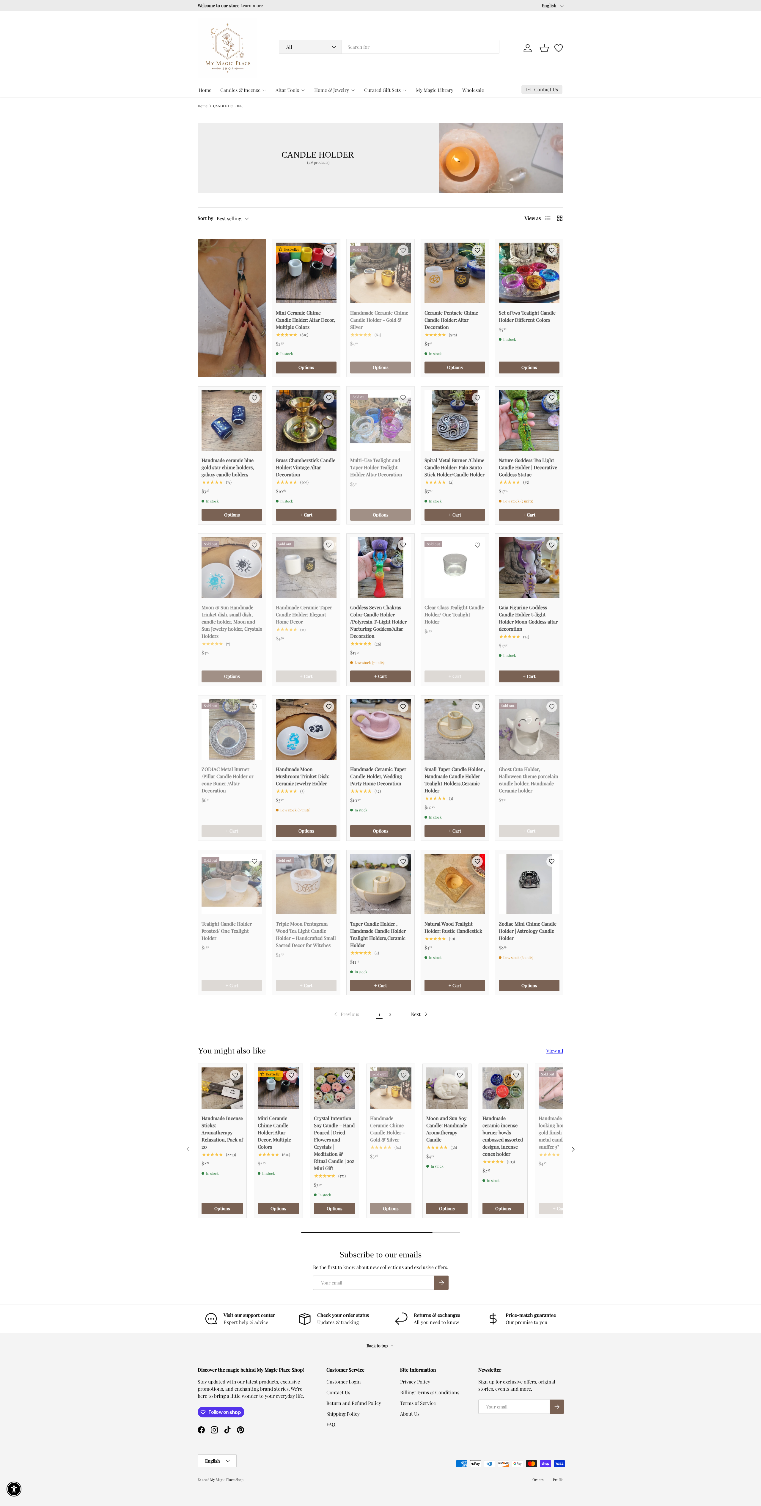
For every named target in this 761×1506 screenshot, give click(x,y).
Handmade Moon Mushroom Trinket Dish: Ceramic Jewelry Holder (302, 776)
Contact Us (338, 1392)
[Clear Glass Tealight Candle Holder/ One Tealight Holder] (454, 567)
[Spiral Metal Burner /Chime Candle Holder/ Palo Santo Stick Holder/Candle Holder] (454, 420)
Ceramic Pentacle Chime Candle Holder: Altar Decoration (451, 320)
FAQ (330, 1424)
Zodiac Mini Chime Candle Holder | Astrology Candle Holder (527, 931)
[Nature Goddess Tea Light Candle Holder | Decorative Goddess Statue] (529, 420)
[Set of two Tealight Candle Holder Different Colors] (529, 273)
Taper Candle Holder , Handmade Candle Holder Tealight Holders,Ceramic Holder (378, 934)
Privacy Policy (415, 1381)
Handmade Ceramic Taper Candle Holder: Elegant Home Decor (304, 614)
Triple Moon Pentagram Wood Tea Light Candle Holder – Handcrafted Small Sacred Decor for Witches (306, 934)
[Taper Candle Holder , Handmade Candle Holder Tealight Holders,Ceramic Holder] (380, 884)
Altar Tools (287, 90)
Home (205, 90)
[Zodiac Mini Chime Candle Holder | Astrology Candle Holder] (529, 884)
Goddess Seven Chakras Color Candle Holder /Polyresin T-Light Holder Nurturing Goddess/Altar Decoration (378, 621)
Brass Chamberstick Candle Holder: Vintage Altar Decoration (305, 467)
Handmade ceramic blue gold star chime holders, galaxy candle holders (228, 467)
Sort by (205, 218)
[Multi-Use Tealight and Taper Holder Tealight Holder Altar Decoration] (380, 420)
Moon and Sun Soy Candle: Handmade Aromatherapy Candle (446, 1129)
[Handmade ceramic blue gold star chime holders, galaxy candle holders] (232, 420)
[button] (544, 48)
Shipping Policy (343, 1414)
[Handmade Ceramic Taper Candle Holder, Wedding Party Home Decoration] (380, 729)
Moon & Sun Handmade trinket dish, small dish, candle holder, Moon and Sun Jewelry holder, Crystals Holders (232, 621)
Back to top (378, 1345)
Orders (537, 1479)
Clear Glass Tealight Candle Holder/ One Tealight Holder (454, 614)
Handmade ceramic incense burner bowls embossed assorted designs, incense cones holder (502, 1136)
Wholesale (473, 90)
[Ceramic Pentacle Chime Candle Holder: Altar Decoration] (454, 273)
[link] (346, 1014)
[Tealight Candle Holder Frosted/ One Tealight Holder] (232, 884)
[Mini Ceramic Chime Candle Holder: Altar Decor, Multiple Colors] (306, 273)
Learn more (251, 5)
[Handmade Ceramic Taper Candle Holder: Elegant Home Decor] (306, 567)
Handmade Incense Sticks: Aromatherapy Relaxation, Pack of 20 (222, 1132)
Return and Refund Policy (353, 1403)
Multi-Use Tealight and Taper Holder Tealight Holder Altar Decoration (376, 467)
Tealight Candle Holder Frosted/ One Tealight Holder (227, 931)
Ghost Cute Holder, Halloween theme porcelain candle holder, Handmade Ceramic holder (528, 780)
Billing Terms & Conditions (429, 1392)
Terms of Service (418, 1403)
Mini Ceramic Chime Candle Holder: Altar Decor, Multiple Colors (305, 320)
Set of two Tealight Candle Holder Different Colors (527, 316)
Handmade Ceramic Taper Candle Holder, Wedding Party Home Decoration (378, 776)
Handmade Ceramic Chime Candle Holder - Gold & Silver (379, 320)
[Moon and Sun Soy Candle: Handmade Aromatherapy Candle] (447, 1088)
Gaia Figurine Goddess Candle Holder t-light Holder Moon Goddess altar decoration (528, 618)
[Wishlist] (558, 48)
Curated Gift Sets (382, 90)
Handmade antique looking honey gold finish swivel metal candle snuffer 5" (559, 1132)
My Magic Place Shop (226, 1479)
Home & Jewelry (331, 90)
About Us (409, 1414)
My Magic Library (434, 90)
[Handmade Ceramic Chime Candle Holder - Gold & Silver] (380, 273)
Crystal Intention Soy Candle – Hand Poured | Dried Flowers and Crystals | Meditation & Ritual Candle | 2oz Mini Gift (334, 1143)
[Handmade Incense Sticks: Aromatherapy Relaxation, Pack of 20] (222, 1088)
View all (554, 1051)
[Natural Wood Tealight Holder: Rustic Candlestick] (454, 884)
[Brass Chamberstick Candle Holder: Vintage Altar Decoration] (306, 420)
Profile (558, 1479)
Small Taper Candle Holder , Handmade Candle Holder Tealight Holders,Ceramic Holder (454, 780)
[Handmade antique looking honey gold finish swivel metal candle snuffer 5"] (559, 1088)
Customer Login (343, 1381)
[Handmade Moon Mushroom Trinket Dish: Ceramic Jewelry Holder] (306, 729)
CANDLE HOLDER (228, 106)
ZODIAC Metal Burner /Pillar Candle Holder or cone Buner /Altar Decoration (228, 780)
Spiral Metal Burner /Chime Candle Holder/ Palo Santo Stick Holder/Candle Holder (454, 467)
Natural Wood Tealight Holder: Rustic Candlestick (453, 927)
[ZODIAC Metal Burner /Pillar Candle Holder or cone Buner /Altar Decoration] (232, 729)
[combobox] (389, 47)
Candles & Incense (240, 90)
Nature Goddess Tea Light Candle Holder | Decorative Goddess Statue (528, 467)
